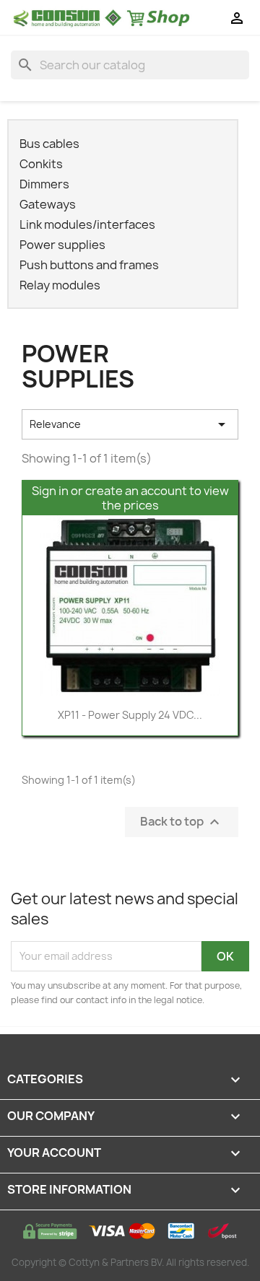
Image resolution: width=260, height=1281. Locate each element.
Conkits (41, 164)
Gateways (48, 204)
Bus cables (49, 144)
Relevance (130, 424)
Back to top (181, 822)
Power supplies (62, 245)
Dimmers (44, 184)
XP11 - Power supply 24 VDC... (130, 715)
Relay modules (60, 285)
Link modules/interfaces (87, 224)
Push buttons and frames (89, 265)
